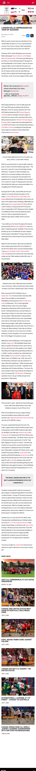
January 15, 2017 (23, 96)
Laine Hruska (23, 452)
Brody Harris (24, 455)
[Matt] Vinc (23, 226)
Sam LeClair (29, 525)
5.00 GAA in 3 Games (7, 127)
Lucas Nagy (13, 460)
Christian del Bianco (16, 356)
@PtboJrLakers (24, 86)
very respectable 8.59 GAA (18, 204)
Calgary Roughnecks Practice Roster (21, 418)
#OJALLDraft (15, 91)
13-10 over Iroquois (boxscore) (19, 522)
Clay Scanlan (15, 132)
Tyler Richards (19, 373)
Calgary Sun (10, 343)
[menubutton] (33, 3)
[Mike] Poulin (14, 226)
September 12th (6, 296)
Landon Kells (19, 545)
